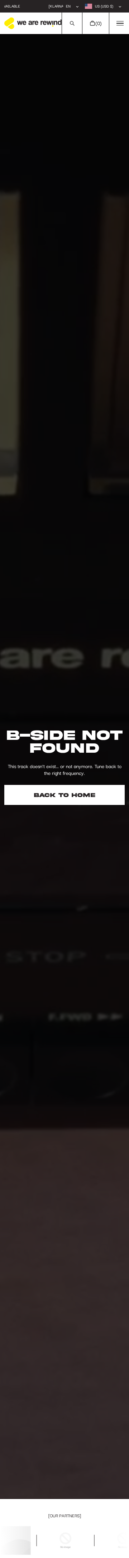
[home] (33, 23)
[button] (72, 23)
